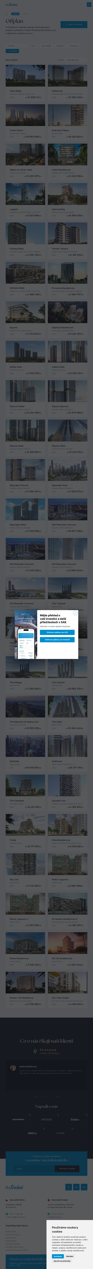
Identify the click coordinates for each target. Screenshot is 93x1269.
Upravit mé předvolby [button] (62, 1261)
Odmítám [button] (69, 1256)
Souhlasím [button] (58, 1256)
